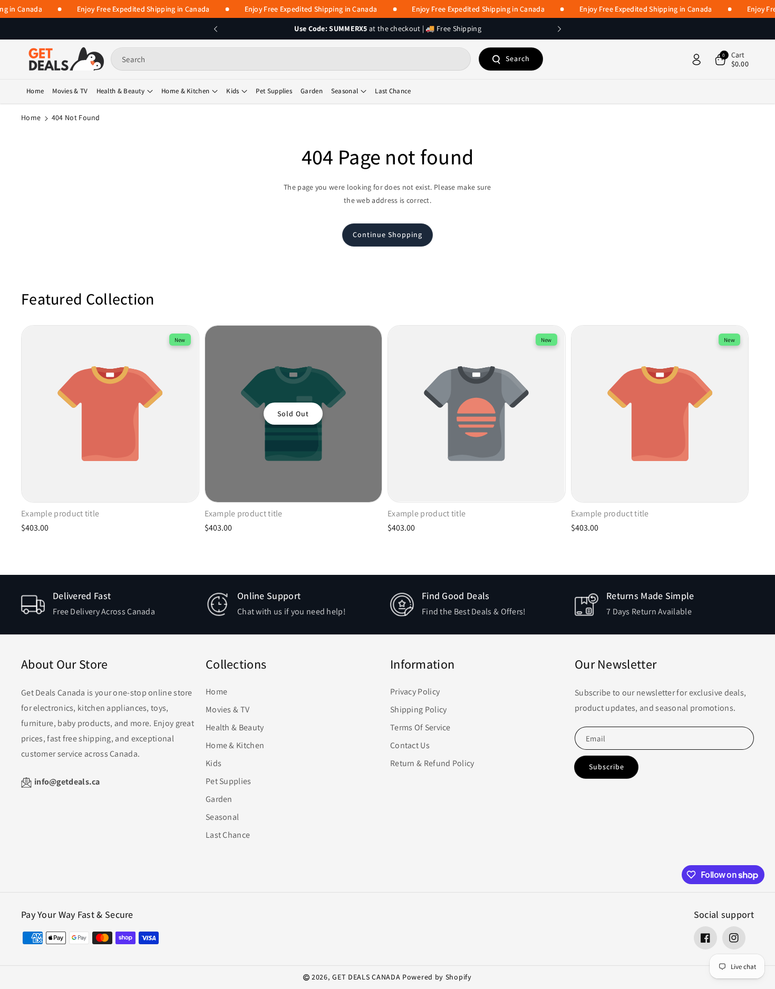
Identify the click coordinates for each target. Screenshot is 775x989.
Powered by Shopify (437, 977)
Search (518, 59)
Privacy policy (415, 691)
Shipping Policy (418, 709)
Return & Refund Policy (432, 763)
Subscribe (606, 766)
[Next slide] (559, 29)
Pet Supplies (228, 781)
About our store (64, 664)
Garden (219, 799)
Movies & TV (227, 709)
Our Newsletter (615, 664)
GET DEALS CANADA (366, 977)
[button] (731, 59)
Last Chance (228, 834)
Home (31, 117)
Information (422, 664)
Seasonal (344, 90)
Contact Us (410, 745)
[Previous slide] (216, 29)
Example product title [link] (60, 513)
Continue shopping (387, 234)
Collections (236, 664)
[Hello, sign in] (696, 59)
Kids (232, 90)
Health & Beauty (120, 90)
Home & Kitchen (185, 90)
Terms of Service (420, 727)
